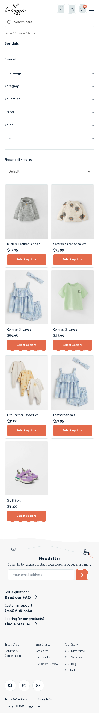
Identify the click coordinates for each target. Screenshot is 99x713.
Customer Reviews (47, 664)
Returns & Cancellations (13, 653)
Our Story (71, 644)
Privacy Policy (44, 699)
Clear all (10, 59)
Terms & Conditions (16, 699)
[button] (61, 9)
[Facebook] (10, 685)
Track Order (12, 644)
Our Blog (71, 664)
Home (8, 33)
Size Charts (42, 644)
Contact (70, 670)
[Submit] (82, 574)
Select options (26, 259)
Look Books (42, 657)
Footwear (19, 33)
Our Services (73, 657)
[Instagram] (24, 685)
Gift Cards (41, 651)
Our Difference (75, 651)
